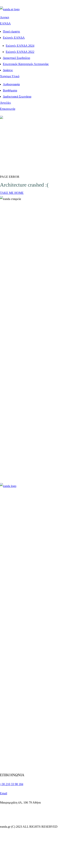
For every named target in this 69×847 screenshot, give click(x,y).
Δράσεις (8, 70)
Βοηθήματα (10, 90)
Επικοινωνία (7, 108)
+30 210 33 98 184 (11, 784)
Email (3, 793)
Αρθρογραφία (11, 84)
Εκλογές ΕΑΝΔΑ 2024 (20, 45)
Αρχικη (4, 17)
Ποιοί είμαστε (11, 31)
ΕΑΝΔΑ (5, 23)
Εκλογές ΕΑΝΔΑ (14, 37)
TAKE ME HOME (12, 192)
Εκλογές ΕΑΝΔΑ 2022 (20, 51)
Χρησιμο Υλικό (9, 76)
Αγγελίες (5, 102)
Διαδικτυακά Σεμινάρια (17, 96)
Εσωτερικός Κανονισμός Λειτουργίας (26, 64)
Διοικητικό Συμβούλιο (16, 58)
